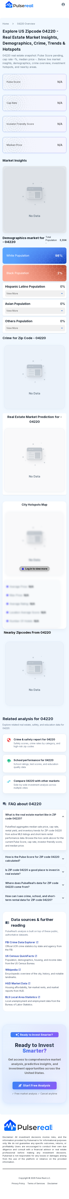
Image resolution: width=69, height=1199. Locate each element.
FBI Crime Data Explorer (20, 942)
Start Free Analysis (36, 1085)
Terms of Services (36, 1183)
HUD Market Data (16, 983)
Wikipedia (11, 969)
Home (6, 23)
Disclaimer (52, 1183)
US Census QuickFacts (19, 956)
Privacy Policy (18, 1183)
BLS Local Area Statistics (21, 997)
